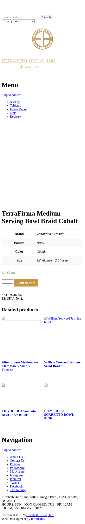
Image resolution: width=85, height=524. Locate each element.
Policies (15, 464)
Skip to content (11, 95)
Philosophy (17, 468)
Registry (15, 116)
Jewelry (15, 102)
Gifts (13, 113)
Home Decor (18, 109)
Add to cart (26, 283)
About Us (16, 457)
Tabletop (15, 105)
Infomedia (37, 519)
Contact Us (17, 460)
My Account (18, 471)
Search (46, 17)
